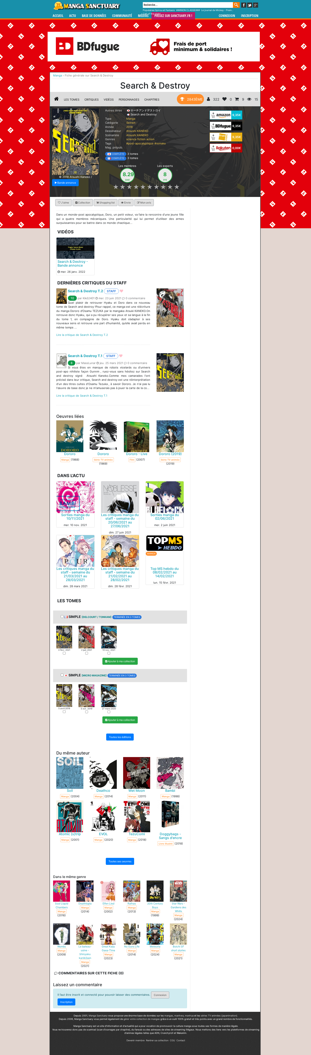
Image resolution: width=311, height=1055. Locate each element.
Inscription (249, 16)
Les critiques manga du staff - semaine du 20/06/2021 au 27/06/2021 (120, 520)
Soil (70, 791)
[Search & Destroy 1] (64, 636)
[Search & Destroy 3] (109, 636)
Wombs (61, 946)
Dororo (70, 454)
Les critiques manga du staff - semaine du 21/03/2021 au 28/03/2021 (75, 574)
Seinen (130, 122)
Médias (143, 16)
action (150, 139)
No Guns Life (131, 946)
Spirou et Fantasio (165, 10)
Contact (180, 1040)
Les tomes (71, 99)
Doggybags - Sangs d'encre (170, 836)
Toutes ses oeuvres (120, 861)
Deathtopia (85, 903)
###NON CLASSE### (188, 10)
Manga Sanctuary (98, 1015)
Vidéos (109, 99)
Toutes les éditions (120, 737)
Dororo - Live (136, 454)
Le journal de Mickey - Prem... (217, 10)
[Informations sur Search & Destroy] (56, 99)
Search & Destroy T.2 (85, 291)
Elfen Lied (108, 903)
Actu (72, 16)
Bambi (170, 791)
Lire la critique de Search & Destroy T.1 (81, 395)
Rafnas (132, 903)
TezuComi (137, 834)
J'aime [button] (65, 202)
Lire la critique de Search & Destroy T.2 (82, 335)
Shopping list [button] (107, 202)
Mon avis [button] (145, 202)
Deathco (103, 791)
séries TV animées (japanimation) (219, 1015)
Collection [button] (83, 202)
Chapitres (151, 99)
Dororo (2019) (170, 454)
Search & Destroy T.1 (85, 356)
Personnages (129, 99)
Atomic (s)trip (70, 834)
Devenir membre (135, 1040)
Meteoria (155, 946)
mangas (168, 1015)
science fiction (136, 139)
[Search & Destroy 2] (86, 636)
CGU (172, 1040)
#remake (160, 143)
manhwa (179, 1015)
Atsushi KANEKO (137, 131)
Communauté (122, 16)
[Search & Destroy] (75, 141)
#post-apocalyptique (140, 143)
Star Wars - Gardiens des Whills (178, 907)
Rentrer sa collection (157, 1040)
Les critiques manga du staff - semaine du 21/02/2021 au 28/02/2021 (120, 574)
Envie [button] (127, 202)
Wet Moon (136, 791)
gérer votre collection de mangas (142, 1019)
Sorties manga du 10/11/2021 (75, 517)
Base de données (94, 16)
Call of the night (152, 13)
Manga (87, 6)
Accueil (58, 16)
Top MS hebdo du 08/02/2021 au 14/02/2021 (164, 572)
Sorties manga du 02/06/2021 (164, 517)
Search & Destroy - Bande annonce (73, 264)
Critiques (91, 99)
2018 (129, 127)
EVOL (103, 834)
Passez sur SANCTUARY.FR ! (173, 16)
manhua (189, 1015)
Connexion (227, 16)
